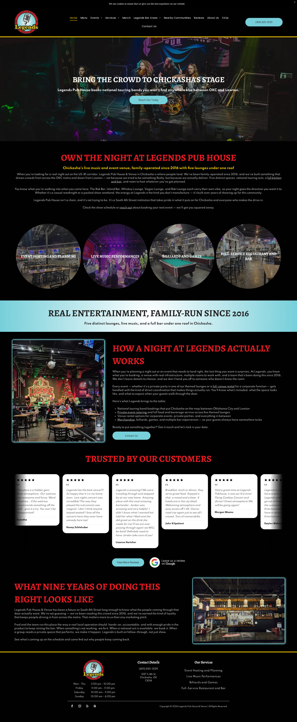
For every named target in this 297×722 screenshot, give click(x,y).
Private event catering (132, 412)
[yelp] (87, 706)
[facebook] (72, 706)
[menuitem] (73, 18)
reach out (126, 207)
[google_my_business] (95, 706)
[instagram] (80, 706)
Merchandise (126, 419)
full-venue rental (224, 386)
